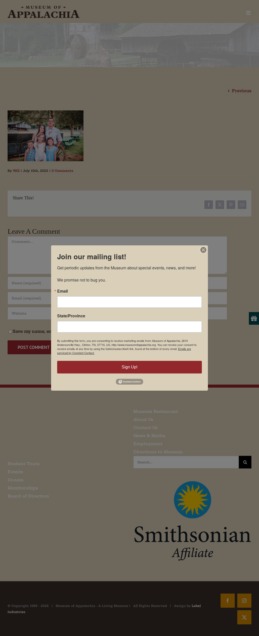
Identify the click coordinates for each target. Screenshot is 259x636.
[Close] (203, 250)
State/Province (71, 316)
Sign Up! (129, 367)
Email (62, 291)
